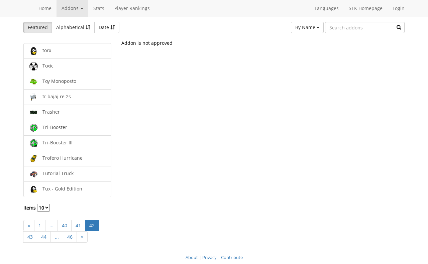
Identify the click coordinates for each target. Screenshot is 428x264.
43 (30, 237)
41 (78, 225)
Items (30, 208)
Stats (98, 8)
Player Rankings (132, 8)
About (192, 257)
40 (64, 225)
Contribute (232, 257)
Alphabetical (71, 27)
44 (43, 237)
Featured (38, 27)
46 (70, 237)
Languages (327, 8)
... (51, 225)
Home (44, 8)
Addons (71, 8)
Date (104, 27)
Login (399, 8)
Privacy (209, 257)
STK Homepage (366, 8)
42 (92, 225)
